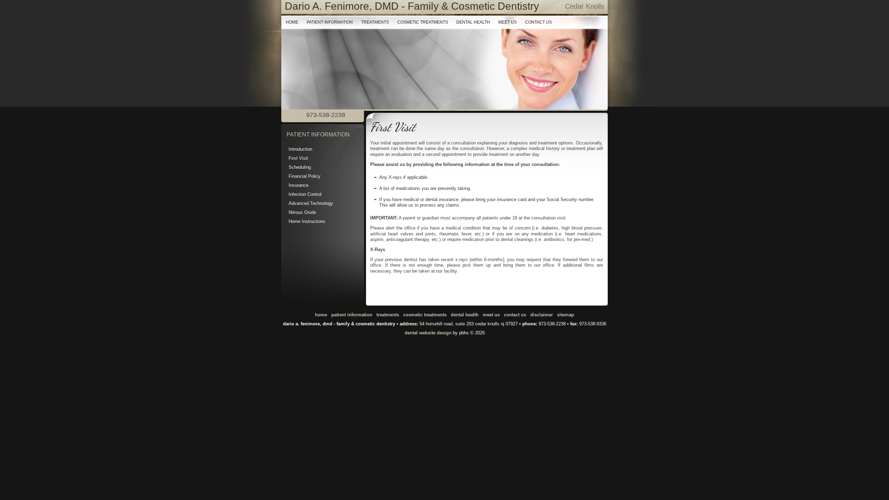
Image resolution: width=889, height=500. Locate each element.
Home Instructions (307, 221)
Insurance (298, 185)
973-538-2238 (552, 323)
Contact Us (538, 22)
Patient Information (330, 22)
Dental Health (473, 22)
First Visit (298, 158)
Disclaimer (541, 314)
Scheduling (300, 167)
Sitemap (565, 314)
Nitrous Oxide (302, 212)
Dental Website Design (428, 332)
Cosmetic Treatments (422, 22)
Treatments (375, 22)
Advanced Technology (311, 203)
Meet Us (507, 22)
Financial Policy (305, 176)
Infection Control (305, 194)
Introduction (300, 149)
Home (292, 22)
